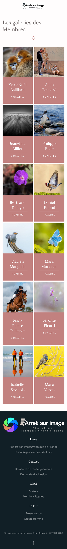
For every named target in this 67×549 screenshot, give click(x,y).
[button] (62, 6)
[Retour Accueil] (33, 6)
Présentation (34, 513)
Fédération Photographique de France (34, 447)
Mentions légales (33, 496)
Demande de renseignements (33, 469)
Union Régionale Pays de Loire (33, 452)
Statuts (33, 491)
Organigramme (33, 519)
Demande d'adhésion (33, 474)
